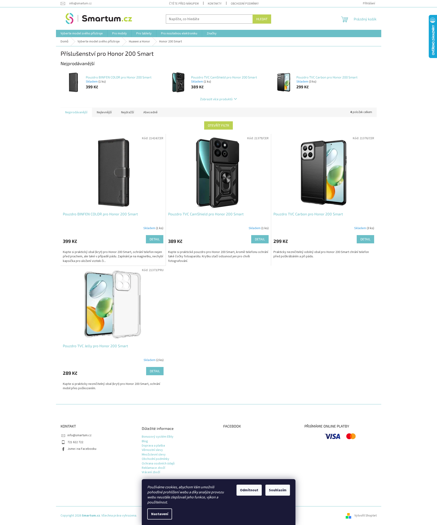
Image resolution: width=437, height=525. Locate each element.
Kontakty (215, 4)
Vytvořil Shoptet (365, 515)
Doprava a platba (153, 446)
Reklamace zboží (153, 468)
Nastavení (159, 514)
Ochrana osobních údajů (158, 463)
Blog (145, 441)
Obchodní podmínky (245, 4)
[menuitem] (81, 33)
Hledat (261, 19)
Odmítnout (249, 490)
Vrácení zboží (151, 472)
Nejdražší (127, 112)
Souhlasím (278, 490)
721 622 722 (75, 442)
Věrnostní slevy (152, 450)
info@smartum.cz (79, 435)
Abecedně (150, 112)
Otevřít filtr (218, 125)
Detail (155, 239)
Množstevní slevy (154, 455)
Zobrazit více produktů (216, 99)
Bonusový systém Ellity (157, 437)
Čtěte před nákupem (184, 4)
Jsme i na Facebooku (81, 449)
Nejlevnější (104, 112)
